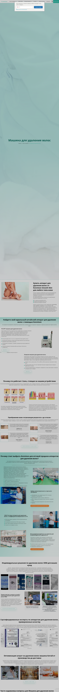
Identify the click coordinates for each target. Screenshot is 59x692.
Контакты (48, 1)
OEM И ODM (20, 1)
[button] (52, 1)
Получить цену (56, 1)
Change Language (38, 7)
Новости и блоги (42, 1)
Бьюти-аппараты (13, 1)
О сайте (35, 1)
